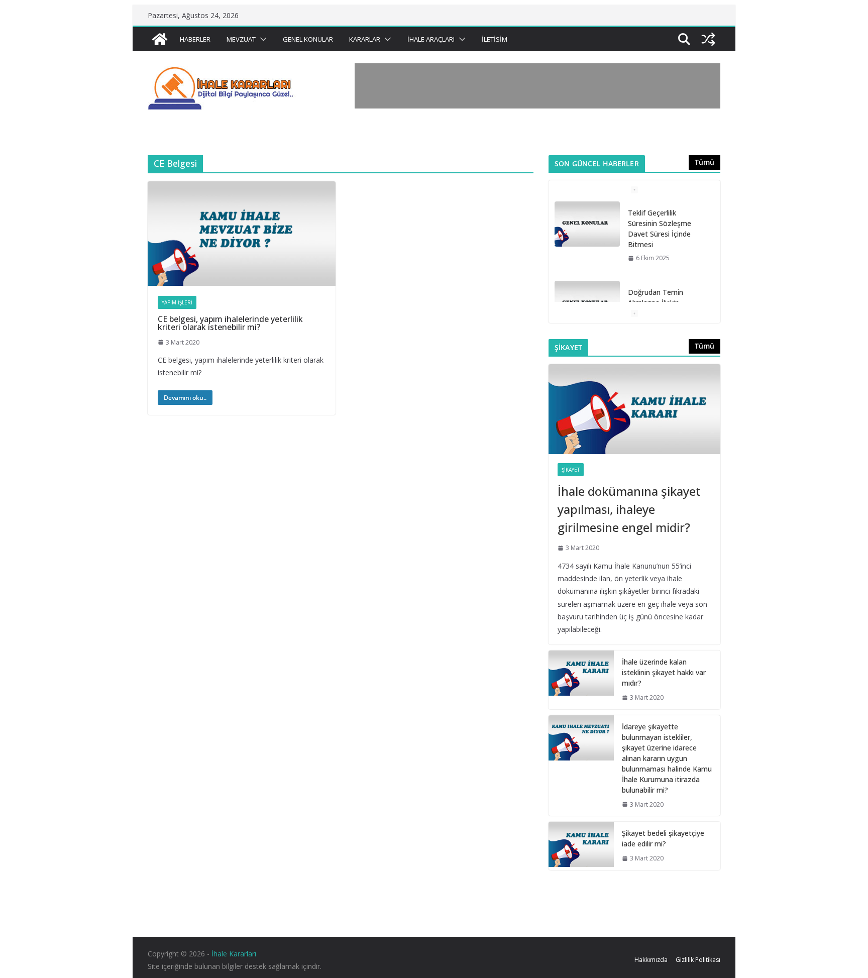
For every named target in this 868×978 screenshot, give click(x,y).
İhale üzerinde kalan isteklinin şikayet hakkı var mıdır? (664, 672)
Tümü (704, 162)
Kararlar (364, 39)
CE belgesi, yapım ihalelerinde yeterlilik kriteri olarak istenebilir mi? (230, 323)
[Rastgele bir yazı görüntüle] (708, 39)
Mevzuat (241, 39)
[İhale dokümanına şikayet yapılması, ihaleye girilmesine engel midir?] (634, 409)
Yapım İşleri (177, 302)
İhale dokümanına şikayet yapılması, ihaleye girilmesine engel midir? (629, 509)
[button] (261, 39)
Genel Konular (308, 39)
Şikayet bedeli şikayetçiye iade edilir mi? (663, 838)
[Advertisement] (537, 85)
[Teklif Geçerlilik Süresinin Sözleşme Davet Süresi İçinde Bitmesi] (587, 224)
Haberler (195, 39)
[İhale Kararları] (160, 39)
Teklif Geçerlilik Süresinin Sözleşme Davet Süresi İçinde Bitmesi (659, 228)
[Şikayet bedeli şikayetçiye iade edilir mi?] (581, 846)
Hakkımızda (651, 959)
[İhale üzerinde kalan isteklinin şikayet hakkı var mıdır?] (581, 679)
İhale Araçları (431, 39)
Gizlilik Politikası (698, 959)
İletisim (494, 39)
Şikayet (571, 469)
